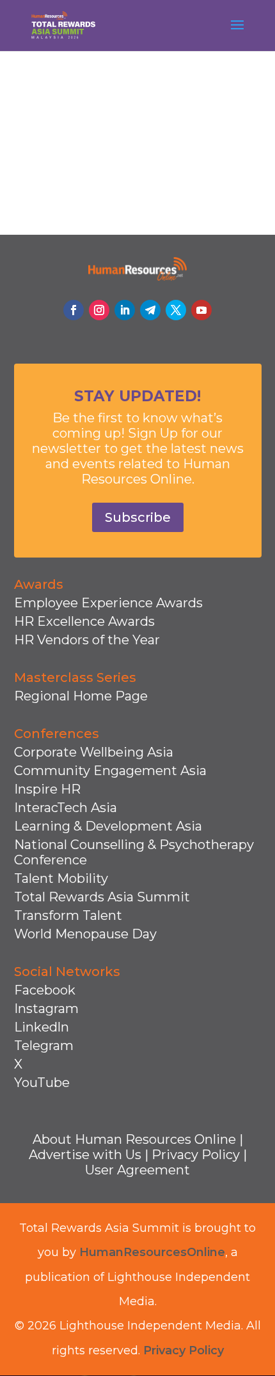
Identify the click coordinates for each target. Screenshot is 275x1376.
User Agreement (137, 1170)
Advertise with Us (85, 1154)
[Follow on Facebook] (73, 310)
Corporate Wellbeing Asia (93, 752)
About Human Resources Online (134, 1139)
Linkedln (41, 1027)
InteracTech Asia (65, 807)
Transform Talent (68, 915)
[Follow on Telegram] (150, 310)
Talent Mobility (61, 878)
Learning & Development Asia (108, 826)
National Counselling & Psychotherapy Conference (134, 852)
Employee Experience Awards (108, 602)
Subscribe (138, 517)
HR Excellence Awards (84, 621)
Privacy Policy (196, 1154)
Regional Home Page (81, 696)
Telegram (44, 1045)
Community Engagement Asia (110, 770)
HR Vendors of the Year (87, 639)
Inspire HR (47, 789)
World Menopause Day (85, 934)
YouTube (42, 1082)
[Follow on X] (176, 310)
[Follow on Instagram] (99, 310)
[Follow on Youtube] (201, 310)
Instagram (46, 1008)
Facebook (44, 990)
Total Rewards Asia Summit (102, 897)
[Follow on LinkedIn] (124, 310)
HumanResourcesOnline (152, 1252)
